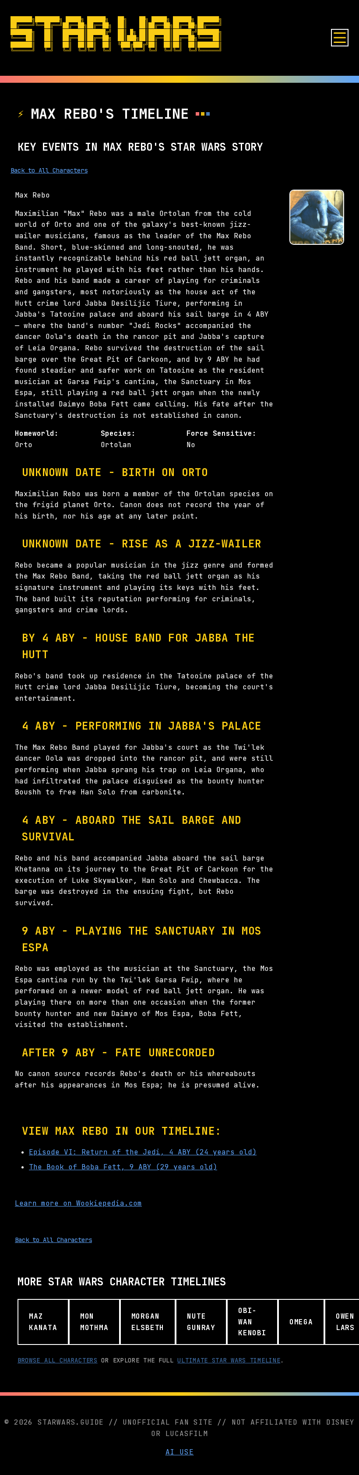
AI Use (179, 1452)
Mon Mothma (94, 1322)
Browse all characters (58, 1360)
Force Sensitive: (222, 433)
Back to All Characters (49, 170)
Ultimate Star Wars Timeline (228, 1360)
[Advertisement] (316, 385)
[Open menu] (339, 37)
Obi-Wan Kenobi (252, 1321)
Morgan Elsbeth (148, 1322)
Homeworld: (37, 433)
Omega (301, 1322)
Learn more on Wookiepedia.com (78, 1203)
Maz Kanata (43, 1322)
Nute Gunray (201, 1322)
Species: (118, 433)
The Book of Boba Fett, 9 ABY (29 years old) (123, 1167)
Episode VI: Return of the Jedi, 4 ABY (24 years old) (143, 1152)
